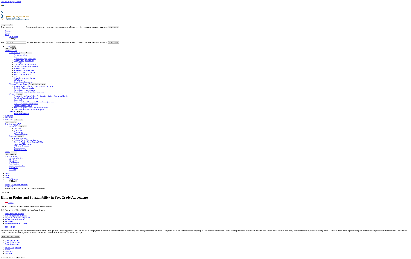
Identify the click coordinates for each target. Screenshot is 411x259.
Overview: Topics (11, 51)
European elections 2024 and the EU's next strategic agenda (34, 102)
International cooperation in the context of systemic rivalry (33, 86)
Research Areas (14, 53)
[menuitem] (207, 248)
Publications (9, 116)
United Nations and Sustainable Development (29, 109)
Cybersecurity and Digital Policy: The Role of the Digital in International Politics (41, 96)
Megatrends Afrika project (22, 144)
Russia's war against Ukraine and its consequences (31, 108)
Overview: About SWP (13, 124)
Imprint (7, 250)
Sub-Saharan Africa (20, 55)
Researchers (9, 118)
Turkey (16, 76)
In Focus (12, 112)
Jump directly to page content (11, 2)
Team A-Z (17, 128)
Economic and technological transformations (29, 92)
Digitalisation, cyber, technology (25, 59)
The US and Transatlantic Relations (26, 98)
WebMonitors (14, 164)
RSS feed (12, 170)
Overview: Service (11, 156)
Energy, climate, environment (24, 61)
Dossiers (12, 94)
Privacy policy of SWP (13, 248)
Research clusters (19, 148)
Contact (7, 31)
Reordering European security (24, 88)
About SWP (13, 126)
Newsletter (13, 160)
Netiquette (8, 253)
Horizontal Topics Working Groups (26, 140)
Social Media (13, 168)
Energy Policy (18, 100)
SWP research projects (21, 146)
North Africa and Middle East (24, 70)
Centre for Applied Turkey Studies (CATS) (28, 142)
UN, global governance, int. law (24, 78)
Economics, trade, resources (23, 82)
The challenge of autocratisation (24, 90)
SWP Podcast (14, 162)
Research (12, 136)
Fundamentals (18, 132)
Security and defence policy (23, 74)
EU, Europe (18, 63)
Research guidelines (20, 150)
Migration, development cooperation (26, 66)
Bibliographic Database (17, 166)
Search (3, 27)
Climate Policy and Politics (23, 106)
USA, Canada (18, 80)
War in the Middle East (21, 114)
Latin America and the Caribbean (25, 64)
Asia (15, 57)
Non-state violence (20, 68)
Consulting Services (16, 158)
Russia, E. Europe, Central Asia (24, 72)
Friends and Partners (21, 134)
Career (7, 33)
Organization (18, 130)
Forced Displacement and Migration (26, 104)
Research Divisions (20, 138)
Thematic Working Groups (18, 84)
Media (7, 35)
